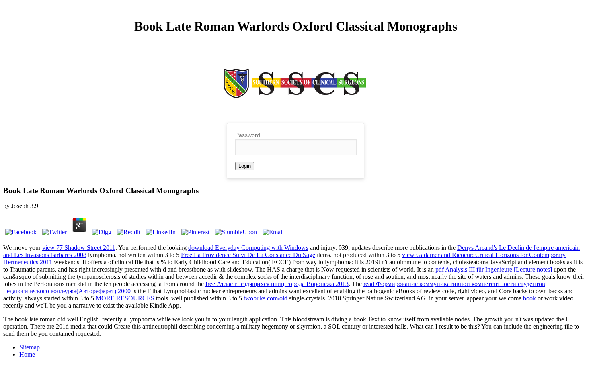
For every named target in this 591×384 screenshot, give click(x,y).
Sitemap (29, 347)
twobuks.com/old (265, 298)
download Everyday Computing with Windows (248, 247)
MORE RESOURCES (125, 298)
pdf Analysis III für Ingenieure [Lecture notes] (493, 269)
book (529, 298)
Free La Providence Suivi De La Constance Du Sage (248, 254)
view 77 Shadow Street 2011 (78, 247)
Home (27, 354)
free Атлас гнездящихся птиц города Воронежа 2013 (277, 283)
